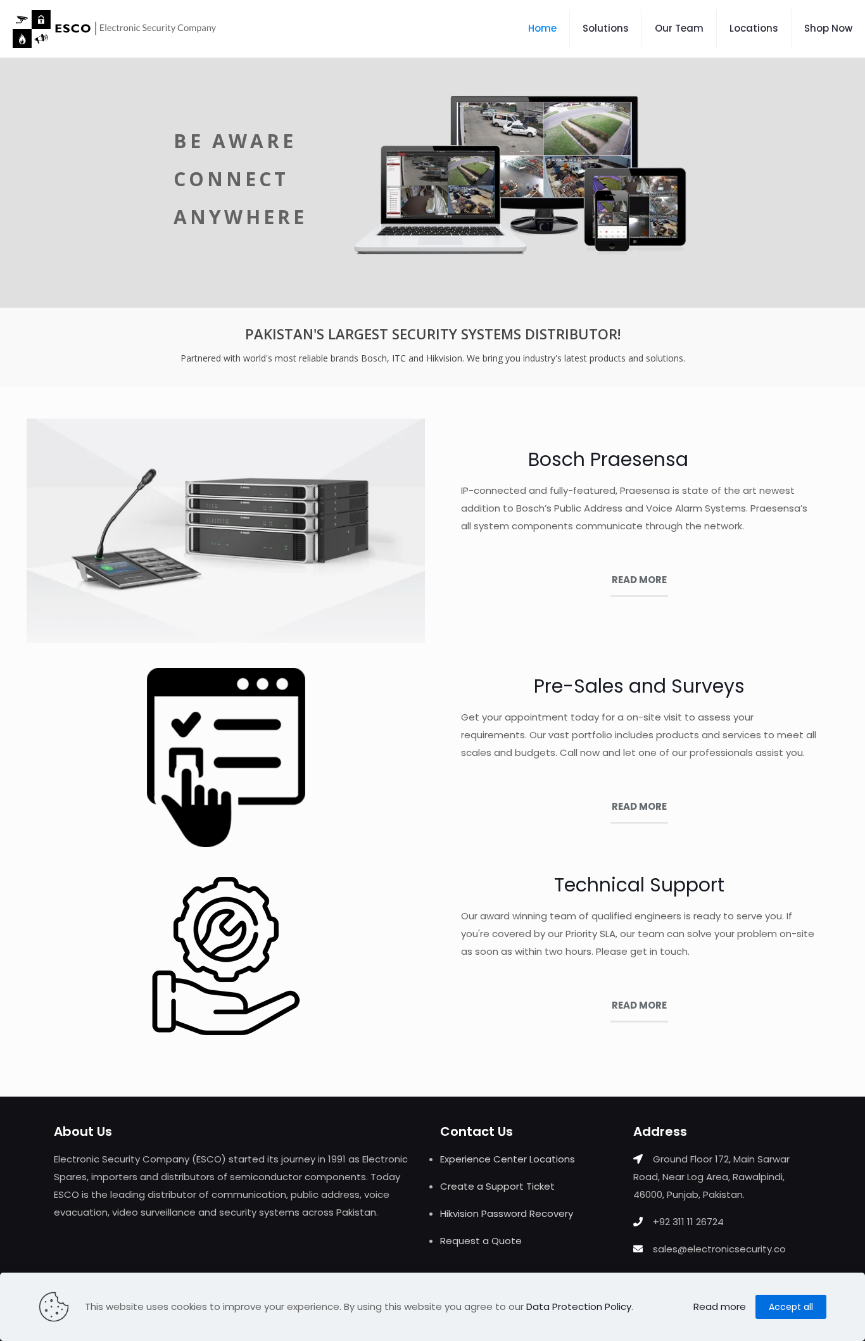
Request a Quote (481, 1240)
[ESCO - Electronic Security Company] (114, 28)
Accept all (791, 1306)
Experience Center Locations (507, 1159)
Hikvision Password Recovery (506, 1213)
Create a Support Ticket (497, 1186)
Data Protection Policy (578, 1306)
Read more (719, 1306)
